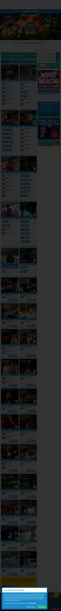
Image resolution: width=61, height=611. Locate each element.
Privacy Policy (32, 603)
